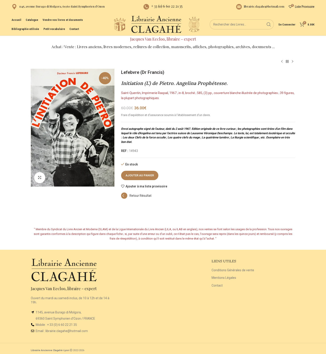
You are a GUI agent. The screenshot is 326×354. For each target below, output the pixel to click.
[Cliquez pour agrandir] (39, 177)
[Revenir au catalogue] (287, 61)
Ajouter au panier (140, 175)
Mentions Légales (224, 277)
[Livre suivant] (292, 61)
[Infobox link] (58, 7)
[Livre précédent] (282, 61)
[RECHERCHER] (269, 24)
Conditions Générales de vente (233, 270)
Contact (217, 285)
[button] (136, 197)
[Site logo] (119, 24)
